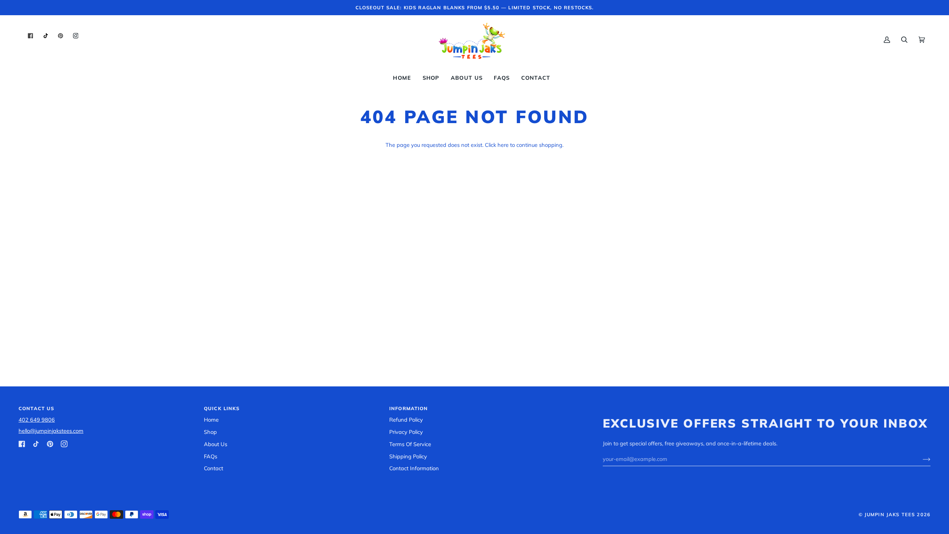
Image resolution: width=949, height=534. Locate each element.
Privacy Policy (406, 431)
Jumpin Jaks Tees (889, 514)
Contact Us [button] (36, 408)
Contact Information (414, 468)
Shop (210, 431)
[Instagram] (64, 444)
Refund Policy (406, 419)
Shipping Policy (408, 456)
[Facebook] (22, 444)
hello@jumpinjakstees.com (51, 430)
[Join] (920, 459)
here (503, 144)
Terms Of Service (410, 444)
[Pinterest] (50, 444)
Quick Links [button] (222, 408)
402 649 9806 (37, 419)
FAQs (210, 456)
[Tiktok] (36, 444)
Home (211, 419)
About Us (215, 444)
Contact (213, 468)
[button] (431, 78)
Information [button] (408, 408)
